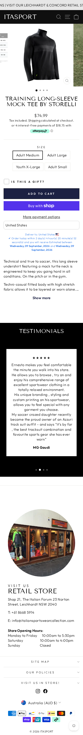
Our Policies (40, 672)
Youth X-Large (28, 167)
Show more (42, 297)
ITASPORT (20, 17)
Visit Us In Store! (40, 683)
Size (41, 147)
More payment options (41, 216)
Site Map (40, 661)
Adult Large (57, 155)
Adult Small (57, 167)
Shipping (34, 120)
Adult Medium (27, 155)
